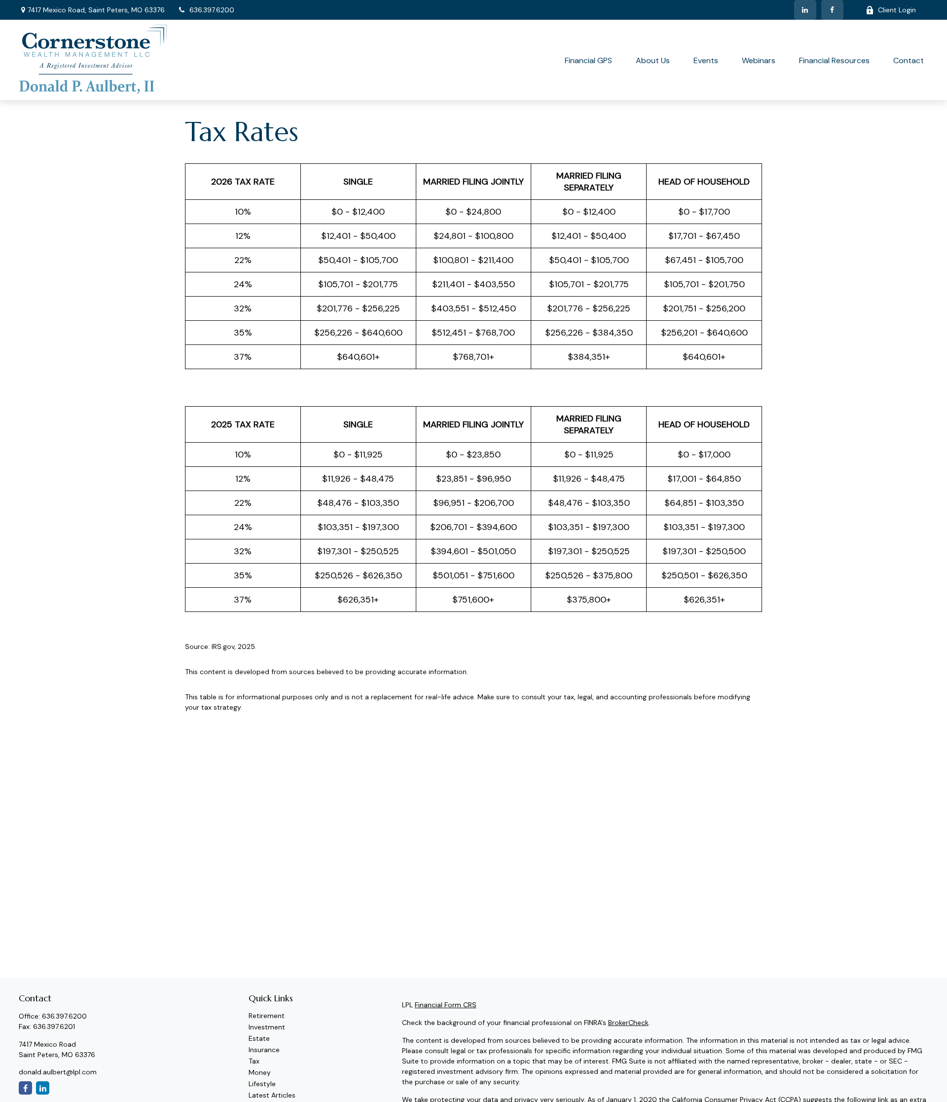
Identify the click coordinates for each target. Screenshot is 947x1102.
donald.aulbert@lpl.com (58, 1071)
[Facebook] (832, 10)
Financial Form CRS (445, 1004)
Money (260, 1072)
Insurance (264, 1049)
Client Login (897, 9)
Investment (267, 1027)
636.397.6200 (211, 9)
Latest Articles (272, 1095)
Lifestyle (262, 1083)
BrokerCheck (628, 1022)
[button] (588, 60)
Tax (254, 1061)
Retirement (267, 1015)
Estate (259, 1038)
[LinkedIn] (805, 10)
